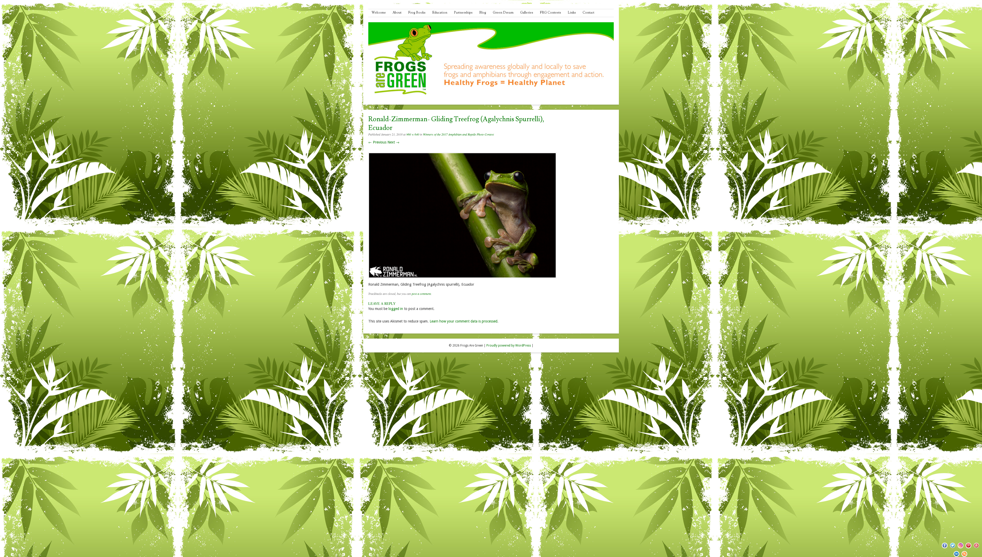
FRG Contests (550, 12)
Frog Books (417, 12)
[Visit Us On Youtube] (976, 548)
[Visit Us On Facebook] (944, 548)
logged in (395, 309)
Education (439, 12)
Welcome (379, 12)
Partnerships (463, 12)
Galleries (526, 12)
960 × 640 (412, 134)
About (397, 12)
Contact (588, 12)
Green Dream (503, 12)
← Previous (377, 142)
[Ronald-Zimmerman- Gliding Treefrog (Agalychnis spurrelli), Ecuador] (462, 279)
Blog (482, 12)
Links (572, 12)
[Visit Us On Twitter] (952, 548)
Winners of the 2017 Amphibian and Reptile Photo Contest (458, 134)
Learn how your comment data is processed (463, 321)
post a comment (421, 294)
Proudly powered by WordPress (508, 345)
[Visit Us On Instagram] (960, 548)
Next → (393, 142)
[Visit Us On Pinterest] (968, 548)
